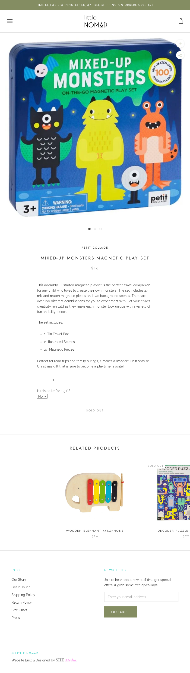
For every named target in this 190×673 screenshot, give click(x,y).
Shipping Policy (23, 595)
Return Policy (22, 602)
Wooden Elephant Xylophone (95, 531)
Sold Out (95, 410)
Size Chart (19, 610)
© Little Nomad (25, 653)
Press (16, 618)
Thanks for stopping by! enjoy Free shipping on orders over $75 (95, 5)
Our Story (19, 579)
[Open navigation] (10, 21)
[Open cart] (181, 21)
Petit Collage (95, 248)
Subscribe (120, 612)
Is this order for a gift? (53, 391)
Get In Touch (21, 587)
